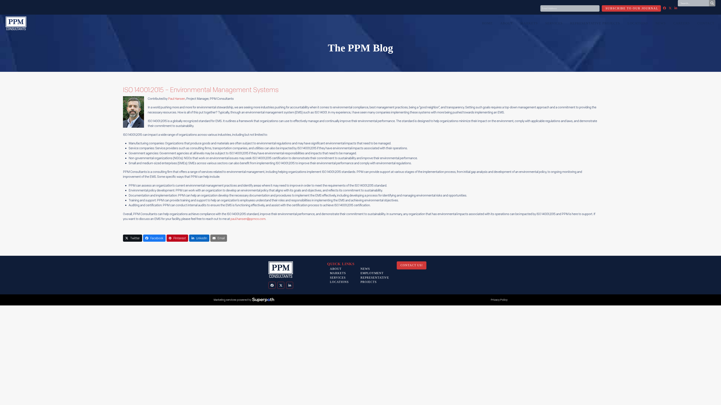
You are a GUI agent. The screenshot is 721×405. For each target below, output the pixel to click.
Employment (372, 273)
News (365, 268)
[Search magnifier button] (712, 3)
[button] (132, 238)
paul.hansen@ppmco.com (248, 219)
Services (338, 277)
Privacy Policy (499, 300)
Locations (339, 282)
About (336, 268)
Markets (338, 273)
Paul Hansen (176, 99)
